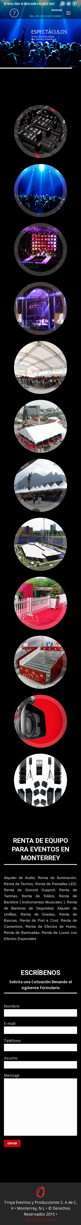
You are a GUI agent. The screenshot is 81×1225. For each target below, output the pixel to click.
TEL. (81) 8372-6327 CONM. (45, 16)
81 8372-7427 (46, 3)
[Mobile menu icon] (68, 13)
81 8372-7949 (11, 3)
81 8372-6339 (28, 3)
